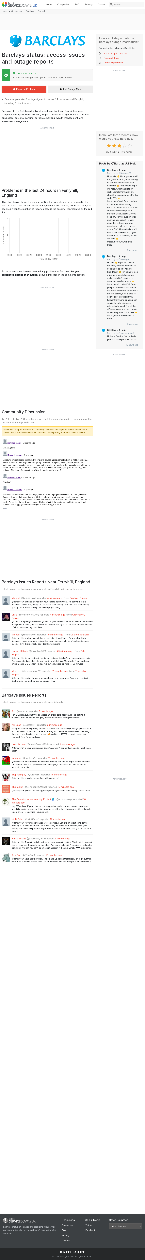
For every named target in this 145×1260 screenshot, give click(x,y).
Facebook (90, 1230)
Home (48, 4)
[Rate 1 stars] (109, 145)
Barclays (30, 11)
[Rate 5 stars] (130, 145)
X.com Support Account (115, 53)
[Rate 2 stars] (114, 145)
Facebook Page (111, 58)
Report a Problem (25, 89)
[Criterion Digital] (72, 1252)
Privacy (89, 4)
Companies (63, 4)
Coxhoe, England (79, 598)
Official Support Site (113, 62)
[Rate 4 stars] (125, 145)
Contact (102, 4)
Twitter (88, 1225)
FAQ (77, 4)
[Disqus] (47, 473)
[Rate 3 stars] (119, 145)
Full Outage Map (72, 89)
